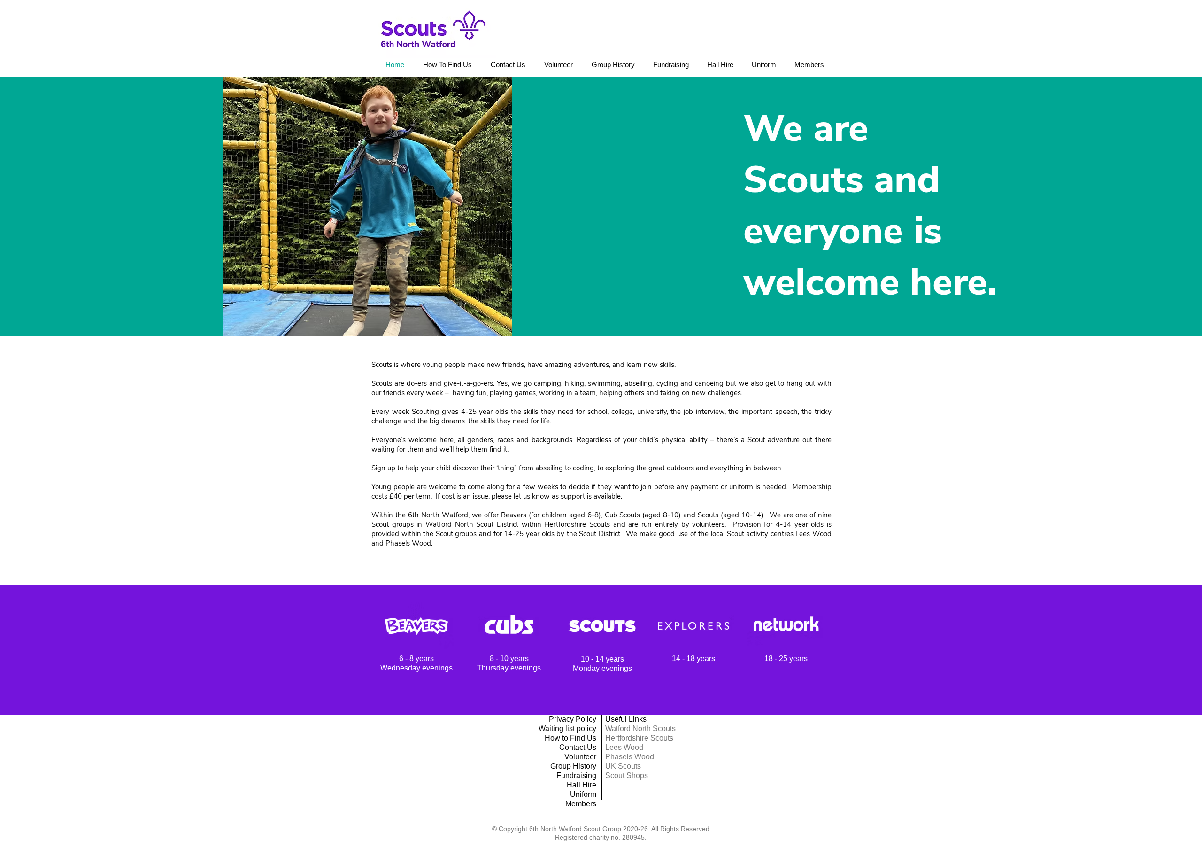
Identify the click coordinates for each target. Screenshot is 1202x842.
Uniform (583, 794)
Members (580, 804)
